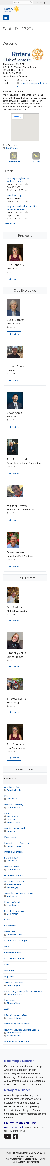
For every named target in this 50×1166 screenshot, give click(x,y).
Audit (6, 1008)
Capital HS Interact (13, 952)
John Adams (12, 816)
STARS (7, 919)
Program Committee (14, 902)
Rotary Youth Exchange (15, 940)
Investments (10, 1000)
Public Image (10, 837)
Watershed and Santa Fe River (18, 893)
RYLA (6, 946)
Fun (6, 795)
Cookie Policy (31, 1158)
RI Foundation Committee (16, 1041)
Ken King (11, 831)
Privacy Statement (13, 1158)
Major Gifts (9, 976)
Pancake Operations (14, 851)
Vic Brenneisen (14, 807)
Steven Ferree (14, 884)
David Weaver (12, 148)
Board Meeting (14, 195)
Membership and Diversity (17, 1023)
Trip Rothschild (14, 1032)
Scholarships (10, 925)
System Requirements (28, 1161)
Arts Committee (12, 787)
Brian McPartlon (14, 790)
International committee (15, 1014)
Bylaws (7, 813)
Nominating (9, 931)
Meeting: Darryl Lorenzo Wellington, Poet (18, 179)
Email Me (15, 279)
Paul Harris (9, 970)
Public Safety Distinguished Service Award (24, 991)
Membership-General (14, 828)
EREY (6, 964)
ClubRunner (22, 1152)
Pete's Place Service (14, 881)
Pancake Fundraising (14, 804)
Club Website (14, 161)
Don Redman (13, 904)
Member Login (41, 2)
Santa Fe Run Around (14, 910)
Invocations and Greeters (16, 843)
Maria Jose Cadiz (15, 994)
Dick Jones (12, 798)
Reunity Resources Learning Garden (21, 1029)
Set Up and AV (11, 857)
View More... (11, 223)
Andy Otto (12, 896)
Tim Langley (12, 887)
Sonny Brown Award (13, 982)
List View (36, 161)
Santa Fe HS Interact (14, 958)
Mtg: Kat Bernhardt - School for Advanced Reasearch (22, 207)
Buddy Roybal (13, 985)
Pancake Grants (11, 866)
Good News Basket (13, 875)
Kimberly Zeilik (14, 845)
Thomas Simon (14, 822)
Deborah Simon (14, 1017)
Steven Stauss (14, 1035)
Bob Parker (12, 913)
